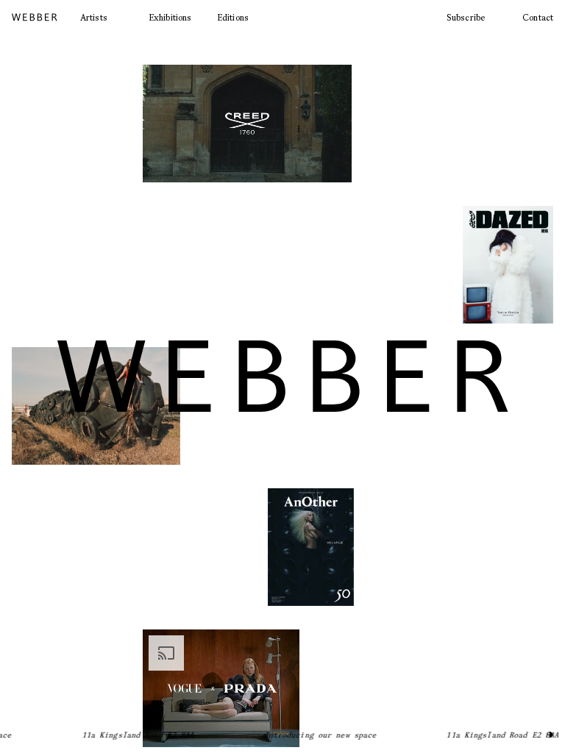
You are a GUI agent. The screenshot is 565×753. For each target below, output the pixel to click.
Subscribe (466, 17)
